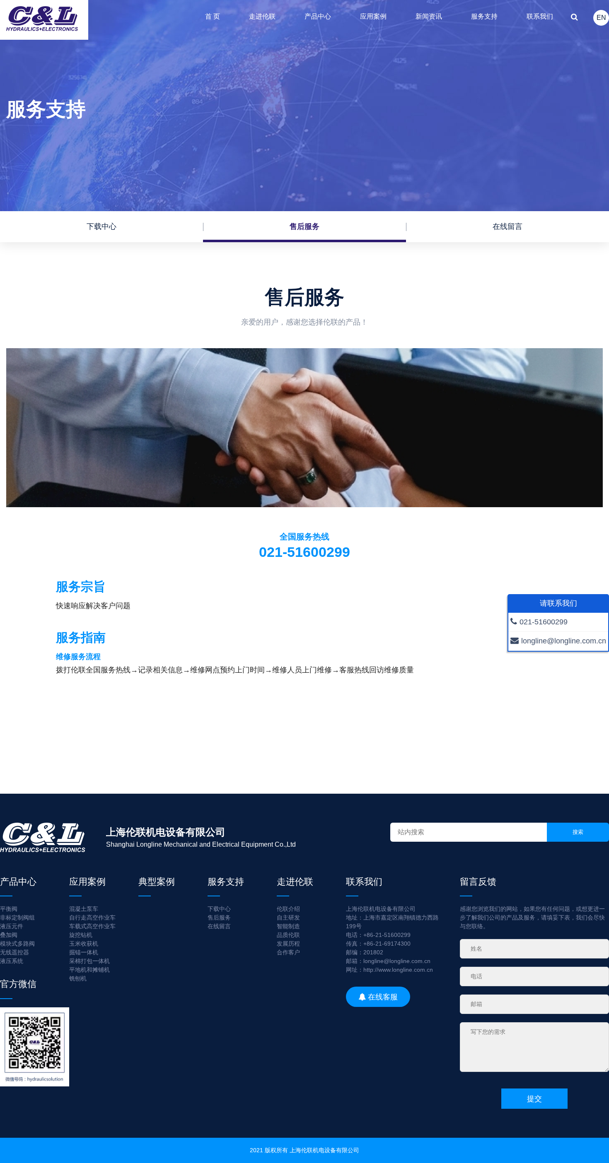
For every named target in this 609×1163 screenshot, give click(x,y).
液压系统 (11, 961)
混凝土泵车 (83, 908)
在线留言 (507, 226)
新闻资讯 (429, 16)
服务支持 (484, 16)
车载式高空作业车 (92, 926)
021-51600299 (544, 622)
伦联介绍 (288, 908)
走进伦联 (262, 16)
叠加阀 (8, 935)
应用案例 (373, 16)
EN (601, 17)
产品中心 (317, 16)
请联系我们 (558, 603)
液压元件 (11, 926)
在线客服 (382, 997)
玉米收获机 (83, 943)
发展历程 (288, 943)
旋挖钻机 (80, 935)
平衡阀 (8, 908)
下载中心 (101, 226)
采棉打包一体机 (89, 961)
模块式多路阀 (17, 943)
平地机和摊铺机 (89, 969)
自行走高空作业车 (92, 917)
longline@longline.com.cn (563, 641)
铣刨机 (78, 978)
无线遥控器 (14, 952)
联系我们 (540, 16)
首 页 (212, 16)
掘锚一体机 (83, 952)
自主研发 (288, 917)
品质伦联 (288, 935)
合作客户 (288, 952)
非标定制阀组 (17, 917)
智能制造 (288, 926)
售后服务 (304, 226)
